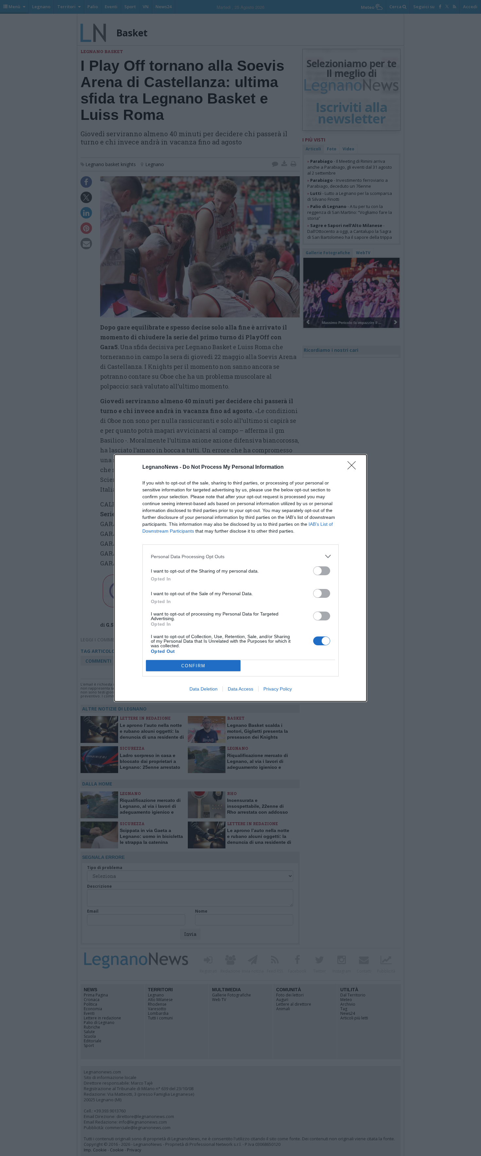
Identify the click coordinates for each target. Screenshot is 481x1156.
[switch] (321, 570)
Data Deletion (203, 689)
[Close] (353, 467)
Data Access (240, 689)
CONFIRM (193, 665)
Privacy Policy (277, 689)
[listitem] (240, 556)
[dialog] (240, 578)
